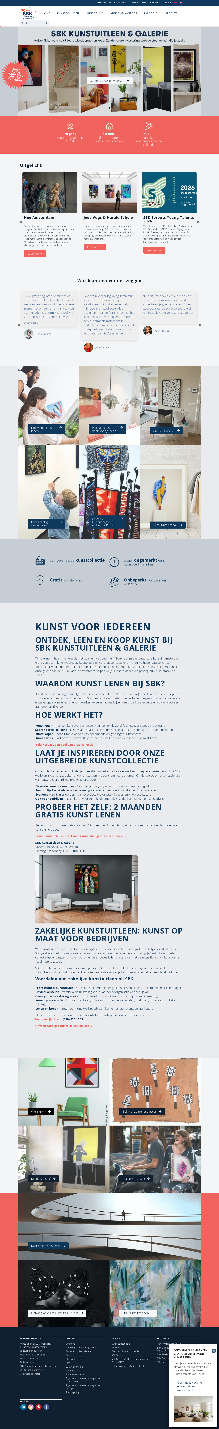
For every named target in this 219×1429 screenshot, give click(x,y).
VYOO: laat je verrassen (32, 1369)
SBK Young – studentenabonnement (38, 1366)
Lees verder (35, 253)
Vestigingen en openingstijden (81, 1347)
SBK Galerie (117, 1355)
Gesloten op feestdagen (78, 1351)
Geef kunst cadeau (106, 3)
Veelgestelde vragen (30, 1373)
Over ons (122, 3)
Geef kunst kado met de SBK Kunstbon (15, 74)
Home (46, 13)
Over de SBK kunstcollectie (125, 1351)
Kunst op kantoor (124, 13)
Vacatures (71, 1370)
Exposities (151, 13)
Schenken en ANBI (75, 1374)
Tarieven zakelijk (28, 1362)
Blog (68, 1362)
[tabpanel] (109, 71)
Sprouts (171, 13)
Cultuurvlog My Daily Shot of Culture (129, 1366)
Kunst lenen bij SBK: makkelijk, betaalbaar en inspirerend (35, 1345)
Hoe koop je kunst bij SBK (33, 1354)
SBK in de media (74, 1366)
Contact (167, 3)
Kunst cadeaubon (120, 1343)
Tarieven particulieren (31, 1350)
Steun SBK (155, 3)
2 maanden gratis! (138, 3)
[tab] (109, 108)
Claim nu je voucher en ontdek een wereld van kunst (190, 1386)
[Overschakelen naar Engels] (181, 3)
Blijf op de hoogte (75, 1359)
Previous (20, 222)
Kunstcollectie (68, 13)
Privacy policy (72, 1392)
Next (198, 222)
